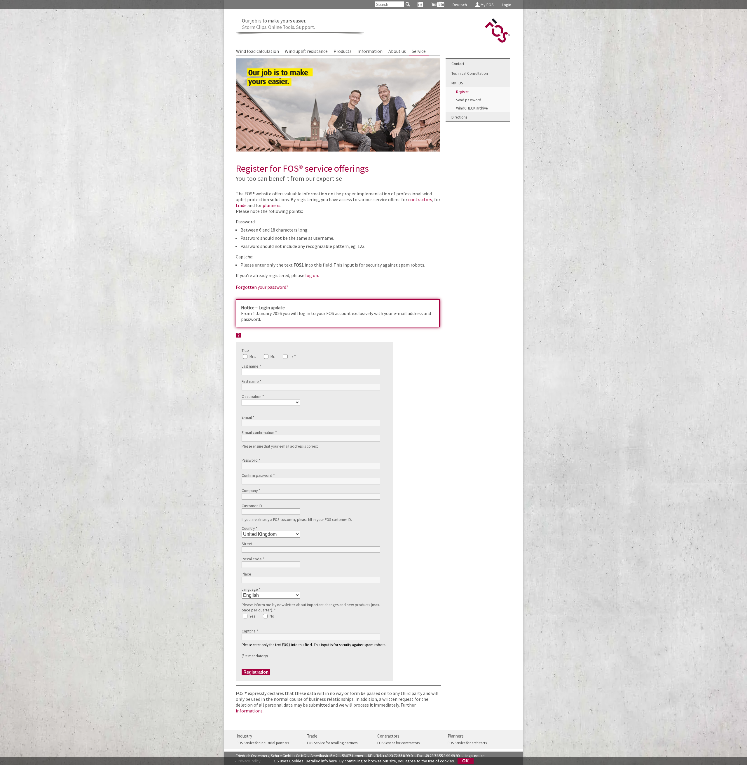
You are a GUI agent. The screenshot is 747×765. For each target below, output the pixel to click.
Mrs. (252, 356)
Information (370, 51)
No (271, 616)
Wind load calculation (257, 51)
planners (271, 205)
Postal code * (253, 558)
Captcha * (250, 631)
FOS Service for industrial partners (263, 742)
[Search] (407, 4)
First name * (251, 381)
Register (462, 91)
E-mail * (248, 417)
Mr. (272, 356)
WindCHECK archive (472, 108)
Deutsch (460, 4)
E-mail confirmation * (259, 432)
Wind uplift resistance (306, 51)
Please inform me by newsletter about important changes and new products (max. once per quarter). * (311, 607)
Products (343, 51)
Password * (251, 460)
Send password (468, 100)
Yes (252, 616)
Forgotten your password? (262, 287)
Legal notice (475, 755)
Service (419, 51)
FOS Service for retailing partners (332, 742)
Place (246, 574)
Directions (459, 117)
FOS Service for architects (467, 742)
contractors (420, 199)
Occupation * (253, 396)
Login (506, 4)
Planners (456, 736)
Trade (312, 736)
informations (249, 711)
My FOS (487, 4)
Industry (244, 736)
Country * (249, 528)
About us (397, 51)
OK (465, 761)
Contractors (388, 736)
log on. (312, 275)
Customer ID (252, 505)
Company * (251, 490)
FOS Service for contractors (398, 742)
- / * (292, 356)
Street (247, 543)
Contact (457, 63)
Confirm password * (258, 475)
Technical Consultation (469, 73)
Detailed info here (321, 761)
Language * (251, 589)
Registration (255, 672)
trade (241, 205)
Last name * (251, 366)
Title (245, 350)
